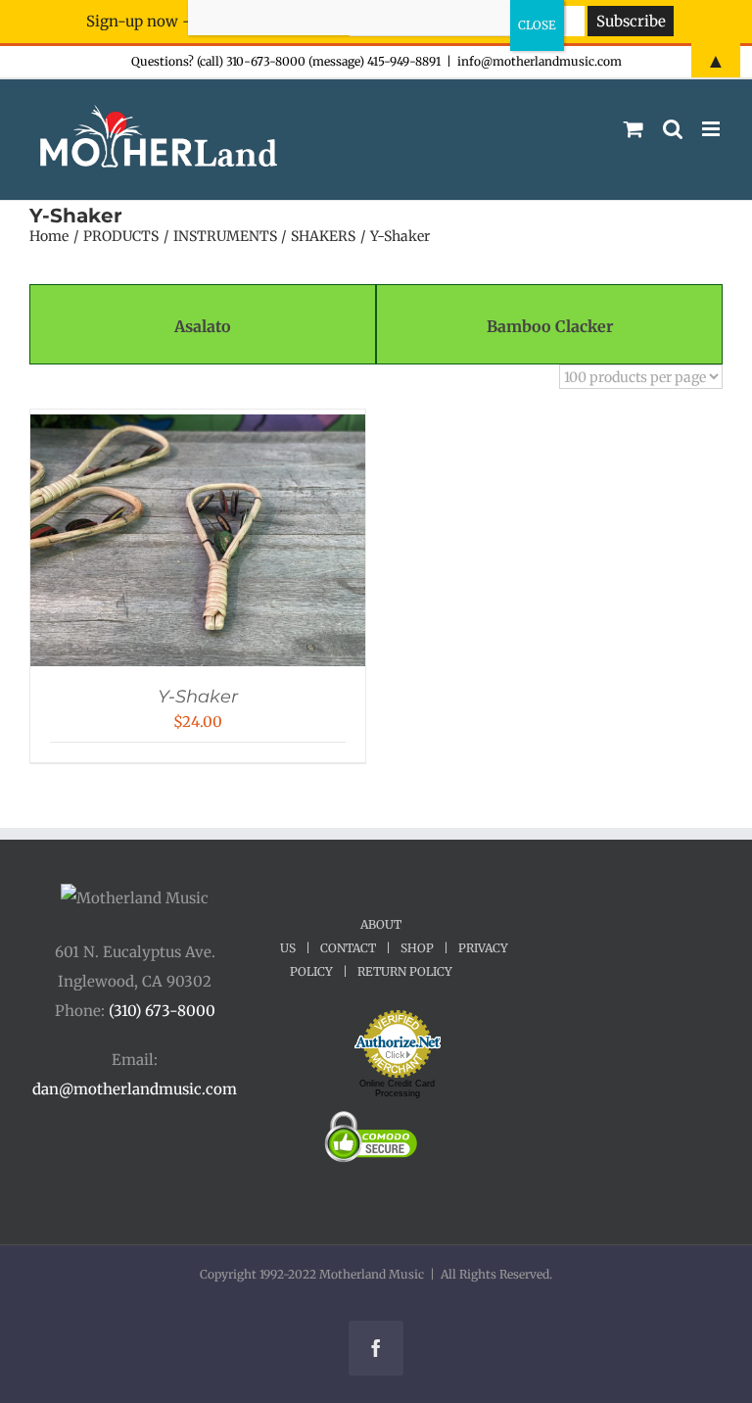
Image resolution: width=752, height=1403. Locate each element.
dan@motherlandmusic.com (134, 1089)
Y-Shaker (198, 696)
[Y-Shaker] (197, 428)
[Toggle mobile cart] (633, 129)
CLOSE (537, 25)
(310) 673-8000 (162, 1010)
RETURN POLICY (404, 971)
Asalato (202, 326)
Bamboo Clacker (550, 326)
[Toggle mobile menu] (712, 129)
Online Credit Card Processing (397, 1088)
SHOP (417, 948)
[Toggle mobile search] (672, 129)
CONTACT (348, 948)
